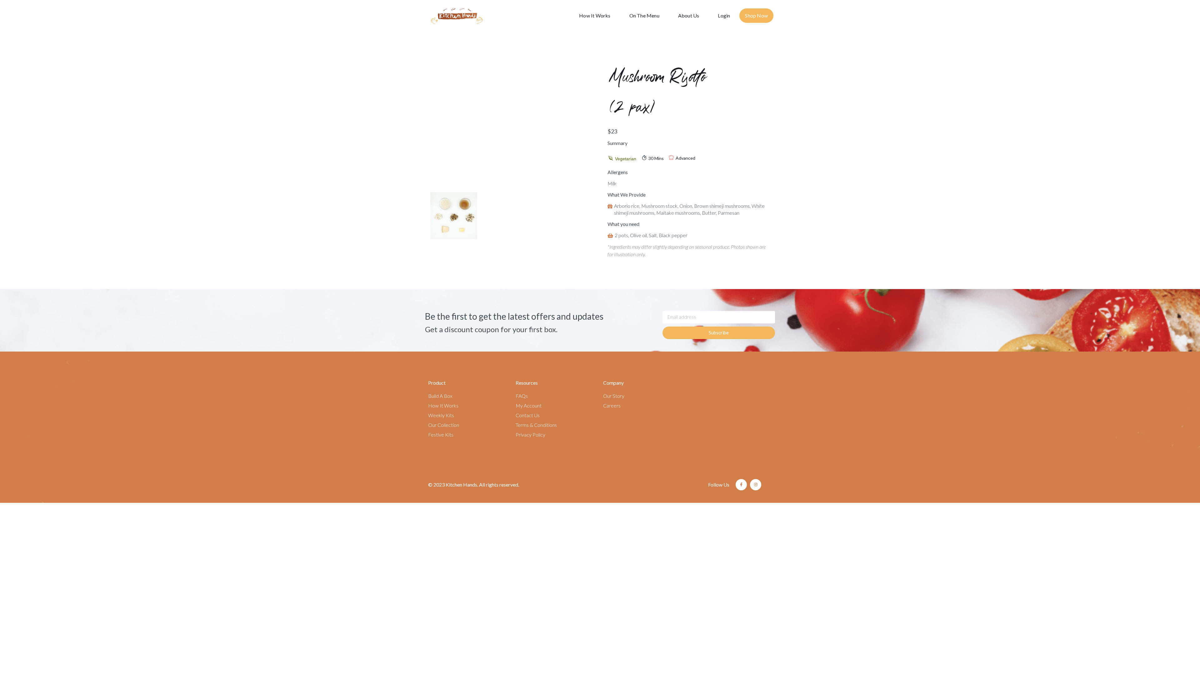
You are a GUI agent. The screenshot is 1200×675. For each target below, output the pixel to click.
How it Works (594, 15)
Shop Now (756, 15)
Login (724, 15)
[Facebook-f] (741, 484)
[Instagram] (755, 484)
